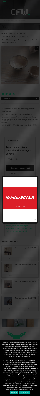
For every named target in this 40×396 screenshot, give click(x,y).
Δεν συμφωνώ (24, 392)
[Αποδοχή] (38, 368)
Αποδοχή (14, 392)
